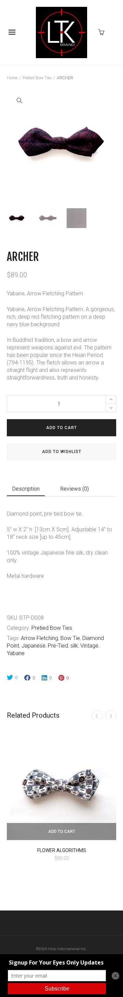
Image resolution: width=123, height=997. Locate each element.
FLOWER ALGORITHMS (61, 850)
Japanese (33, 645)
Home (12, 78)
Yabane (16, 653)
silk (74, 645)
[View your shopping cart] (103, 31)
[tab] (26, 490)
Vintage (89, 645)
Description (26, 489)
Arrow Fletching (39, 638)
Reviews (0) (74, 489)
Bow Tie (70, 638)
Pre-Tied (58, 645)
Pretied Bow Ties (37, 78)
